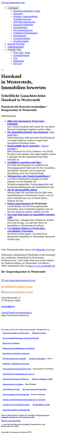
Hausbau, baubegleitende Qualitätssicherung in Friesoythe (24, 400)
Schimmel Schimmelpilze (25, 33)
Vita (15, 58)
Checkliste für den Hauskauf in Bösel (16, 405)
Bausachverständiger (23, 24)
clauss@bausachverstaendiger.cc (16, 312)
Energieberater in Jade (11, 389)
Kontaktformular (21, 55)
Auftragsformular (15, 46)
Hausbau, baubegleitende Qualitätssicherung (25, 17)
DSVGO (17, 63)
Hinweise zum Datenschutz (11, 421)
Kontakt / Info (15, 50)
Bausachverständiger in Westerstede (16, 333)
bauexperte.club (28, 417)
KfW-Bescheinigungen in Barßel (14, 358)
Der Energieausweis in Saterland (34, 389)
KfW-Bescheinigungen (24, 22)
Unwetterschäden (21, 38)
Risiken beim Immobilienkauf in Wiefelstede (19, 348)
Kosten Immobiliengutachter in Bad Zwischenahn (21, 338)
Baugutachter (19, 35)
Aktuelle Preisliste (16, 44)
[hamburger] (2, 69)
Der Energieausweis (23, 30)
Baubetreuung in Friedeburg (13, 384)
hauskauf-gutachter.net (9, 417)
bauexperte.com (43, 415)
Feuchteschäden (21, 41)
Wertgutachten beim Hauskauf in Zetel (17, 369)
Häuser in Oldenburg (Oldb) (42, 379)
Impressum (18, 61)
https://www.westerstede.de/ (41, 266)
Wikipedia (41, 249)
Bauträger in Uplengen (11, 343)
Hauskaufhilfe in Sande (41, 405)
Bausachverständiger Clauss (26, 11)
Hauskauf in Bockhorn (37, 358)
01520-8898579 (8, 306)
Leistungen (13, 8)
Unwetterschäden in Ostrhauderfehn (16, 394)
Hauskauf (18, 13)
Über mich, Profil (21, 52)
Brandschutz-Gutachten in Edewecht (16, 353)
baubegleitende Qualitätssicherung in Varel (18, 374)
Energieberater (20, 27)
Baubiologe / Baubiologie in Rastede (16, 363)
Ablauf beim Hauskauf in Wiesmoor (16, 379)
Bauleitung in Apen (39, 333)
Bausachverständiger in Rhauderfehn (16, 410)
